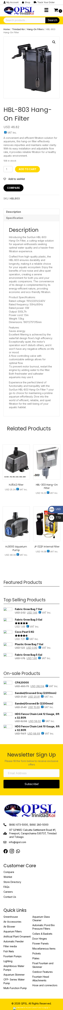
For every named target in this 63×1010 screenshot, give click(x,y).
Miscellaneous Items (43, 948)
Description (13, 211)
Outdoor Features (42, 971)
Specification (14, 217)
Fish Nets (9, 951)
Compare (13, 187)
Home (7, 29)
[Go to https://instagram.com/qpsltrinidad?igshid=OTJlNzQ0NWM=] (12, 851)
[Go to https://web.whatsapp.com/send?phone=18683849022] (18, 851)
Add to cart (27, 169)
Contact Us (10, 896)
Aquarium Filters (13, 931)
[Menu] (46, 10)
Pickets (36, 953)
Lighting (8, 961)
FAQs (6, 886)
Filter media (10, 946)
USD (55, 509)
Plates (35, 958)
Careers (8, 891)
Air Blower (9, 926)
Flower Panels (40, 943)
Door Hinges (39, 938)
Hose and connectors (44, 985)
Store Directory (12, 881)
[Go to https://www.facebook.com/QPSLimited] (6, 851)
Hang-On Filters (35, 29)
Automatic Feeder (14, 941)
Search (52, 20)
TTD (55, 517)
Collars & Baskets (42, 933)
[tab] (31, 212)
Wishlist (8, 876)
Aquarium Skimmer (14, 974)
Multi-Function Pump (15, 988)
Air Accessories (12, 921)
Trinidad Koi (18, 29)
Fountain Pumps (13, 956)
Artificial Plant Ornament (17, 936)
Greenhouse (11, 916)
